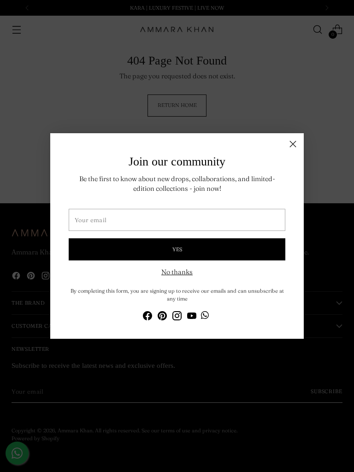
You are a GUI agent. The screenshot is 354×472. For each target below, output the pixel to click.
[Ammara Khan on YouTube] (191, 317)
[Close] (293, 144)
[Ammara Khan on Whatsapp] (205, 316)
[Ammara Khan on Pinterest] (162, 317)
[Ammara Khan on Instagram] (177, 317)
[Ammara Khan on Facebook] (147, 317)
